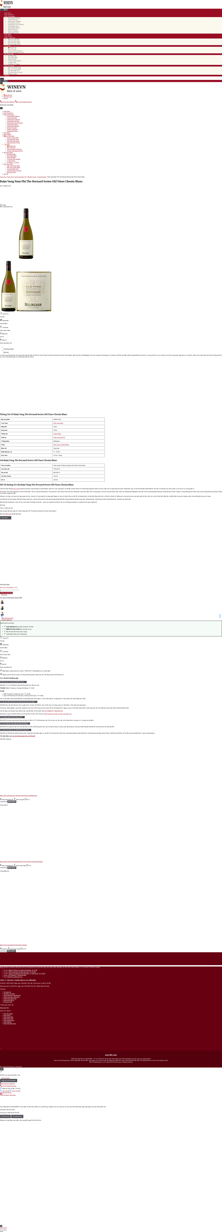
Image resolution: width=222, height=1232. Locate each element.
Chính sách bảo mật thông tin (12, 995)
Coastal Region (41, 177)
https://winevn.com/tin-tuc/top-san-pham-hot (58, 714)
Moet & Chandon (12, 128)
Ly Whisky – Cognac (14, 64)
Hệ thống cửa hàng (9, 993)
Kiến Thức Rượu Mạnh (13, 167)
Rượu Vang (7, 13)
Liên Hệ (6, 75)
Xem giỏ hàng (5, 1078)
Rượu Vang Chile (8, 1018)
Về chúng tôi (7, 992)
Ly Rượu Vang (11, 161)
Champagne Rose (13, 33)
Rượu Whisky (8, 36)
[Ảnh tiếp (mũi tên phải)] (2, 1231)
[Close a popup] (1, 1069)
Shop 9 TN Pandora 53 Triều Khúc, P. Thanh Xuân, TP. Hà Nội (27, 973)
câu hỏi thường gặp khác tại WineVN (23, 736)
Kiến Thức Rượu (8, 164)
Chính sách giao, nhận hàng (11, 997)
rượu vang (16, 488)
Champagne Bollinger (13, 116)
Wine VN (2, 967)
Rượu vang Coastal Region (61, 445)
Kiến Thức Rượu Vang (13, 166)
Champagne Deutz (12, 124)
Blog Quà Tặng (12, 74)
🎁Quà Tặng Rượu (8, 136)
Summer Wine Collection (14, 149)
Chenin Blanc (57, 434)
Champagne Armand (13, 121)
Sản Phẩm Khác (8, 152)
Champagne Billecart (13, 126)
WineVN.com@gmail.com (14, 977)
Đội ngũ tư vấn (7, 1002)
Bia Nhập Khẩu (11, 154)
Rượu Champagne (8, 114)
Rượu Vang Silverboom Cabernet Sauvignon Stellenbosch (18, 795)
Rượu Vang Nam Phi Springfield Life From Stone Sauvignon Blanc (21, 861)
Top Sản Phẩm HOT (13, 169)
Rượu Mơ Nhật (11, 157)
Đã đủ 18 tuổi (5, 1116)
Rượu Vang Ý (7, 1015)
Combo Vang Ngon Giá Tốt (16, 52)
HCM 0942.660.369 (7, 618)
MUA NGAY (3, 1228)
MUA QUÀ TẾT (4, 1008)
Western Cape (31, 177)
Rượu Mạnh (7, 34)
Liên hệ (5, 98)
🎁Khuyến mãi (7, 95)
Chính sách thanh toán (9, 998)
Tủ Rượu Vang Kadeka (13, 159)
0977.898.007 (49, 711)
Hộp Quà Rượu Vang (13, 139)
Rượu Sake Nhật (11, 156)
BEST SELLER (11, 147)
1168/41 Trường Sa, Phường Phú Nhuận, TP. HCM (22, 970)
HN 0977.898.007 (6, 620)
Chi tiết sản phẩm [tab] (8, 349)
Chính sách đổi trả (8, 1000)
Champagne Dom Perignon (15, 123)
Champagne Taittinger (13, 119)
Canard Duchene (12, 118)
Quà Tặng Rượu (8, 1014)
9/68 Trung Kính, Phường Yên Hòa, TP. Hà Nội (22, 972)
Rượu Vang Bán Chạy (9, 1023)
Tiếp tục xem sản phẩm (9, 1080)
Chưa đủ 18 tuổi (17, 1116)
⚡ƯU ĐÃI (6, 144)
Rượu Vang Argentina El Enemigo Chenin (13, 945)
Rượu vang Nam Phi (59, 437)
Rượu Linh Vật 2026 (12, 138)
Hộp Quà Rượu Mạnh (13, 141)
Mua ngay (4, 595)
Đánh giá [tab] (6, 352)
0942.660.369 (58, 711)
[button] (2, 79)
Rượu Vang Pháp (8, 1017)
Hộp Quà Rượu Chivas (14, 44)
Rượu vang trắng (58, 423)
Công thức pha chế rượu (14, 170)
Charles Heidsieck (12, 129)
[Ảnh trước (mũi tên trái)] (0, 1231)
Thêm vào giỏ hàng (6, 593)
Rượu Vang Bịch (9, 14)
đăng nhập (8, 514)
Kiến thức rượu (7, 96)
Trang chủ (3, 177)
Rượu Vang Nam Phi (20, 177)
